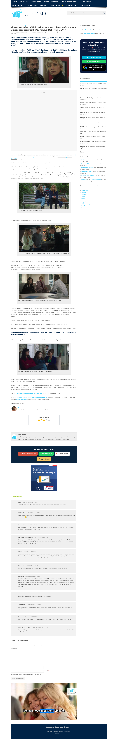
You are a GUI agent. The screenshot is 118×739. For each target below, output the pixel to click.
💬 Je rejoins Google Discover (93, 61)
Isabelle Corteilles (52, 32)
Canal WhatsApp (85, 5)
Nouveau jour (84, 179)
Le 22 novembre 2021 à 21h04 (40, 537)
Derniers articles (36, 2)
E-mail (47, 670)
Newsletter (43, 5)
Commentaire (14, 648)
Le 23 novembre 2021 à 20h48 (33, 604)
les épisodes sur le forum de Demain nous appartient (32, 397)
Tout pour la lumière (96, 179)
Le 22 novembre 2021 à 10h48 (32, 512)
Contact (57, 727)
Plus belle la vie (32, 5)
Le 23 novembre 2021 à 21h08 (30, 617)
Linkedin (83, 205)
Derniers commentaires (51, 2)
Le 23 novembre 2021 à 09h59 (32, 576)
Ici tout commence (85, 2)
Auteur (61, 727)
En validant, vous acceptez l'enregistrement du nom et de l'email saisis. (26, 674)
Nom (46, 667)
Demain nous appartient (69, 2)
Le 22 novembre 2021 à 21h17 (29, 551)
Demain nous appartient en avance (88, 159)
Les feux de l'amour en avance (87, 175)
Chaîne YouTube (71, 5)
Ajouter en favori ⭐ (56, 5)
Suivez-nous (23, 2)
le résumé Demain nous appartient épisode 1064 (28, 393)
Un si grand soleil (17, 5)
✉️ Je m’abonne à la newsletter (94, 57)
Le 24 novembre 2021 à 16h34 (40, 627)
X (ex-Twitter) (84, 190)
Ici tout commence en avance (87, 167)
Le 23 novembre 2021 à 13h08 (30, 594)
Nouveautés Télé (14, 25)
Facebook (83, 192)
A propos (66, 727)
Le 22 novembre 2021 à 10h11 (30, 502)
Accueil (14, 2)
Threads (83, 196)
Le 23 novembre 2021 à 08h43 (30, 565)
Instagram (83, 194)
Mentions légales (50, 727)
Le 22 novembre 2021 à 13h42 (29, 525)
